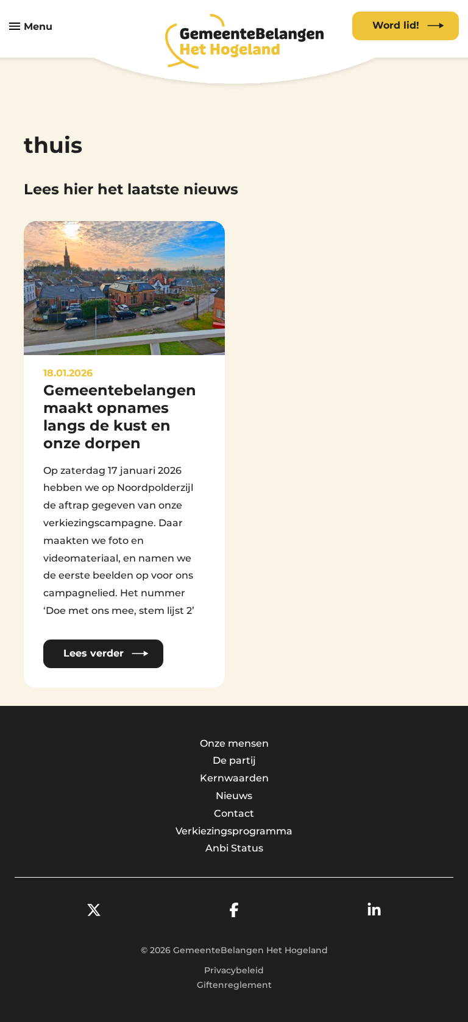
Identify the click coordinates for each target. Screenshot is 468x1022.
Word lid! (395, 25)
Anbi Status (234, 848)
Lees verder (93, 653)
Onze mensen (234, 743)
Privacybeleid (234, 970)
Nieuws (234, 796)
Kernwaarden (234, 778)
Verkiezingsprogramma (234, 831)
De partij (234, 760)
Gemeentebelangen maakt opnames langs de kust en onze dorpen (119, 416)
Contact (234, 813)
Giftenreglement (234, 985)
